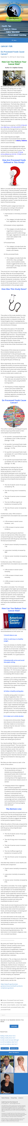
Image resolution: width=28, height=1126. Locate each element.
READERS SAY (14, 1048)
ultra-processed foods (7, 1002)
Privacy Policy (14, 1098)
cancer (4, 1005)
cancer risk (19, 1005)
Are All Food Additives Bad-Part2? (9, 1042)
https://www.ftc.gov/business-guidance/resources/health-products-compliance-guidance (12, 986)
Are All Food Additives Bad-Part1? (9, 1044)
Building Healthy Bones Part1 (7, 1038)
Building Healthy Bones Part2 (7, 1035)
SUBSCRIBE (14, 1026)
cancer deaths (11, 1005)
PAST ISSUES (4, 1048)
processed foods (16, 1007)
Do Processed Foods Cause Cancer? (12, 52)
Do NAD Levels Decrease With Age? (9, 1040)
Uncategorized (18, 1002)
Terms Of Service (5, 1098)
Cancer (4, 1000)
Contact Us (20, 1098)
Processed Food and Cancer (15, 1000)
